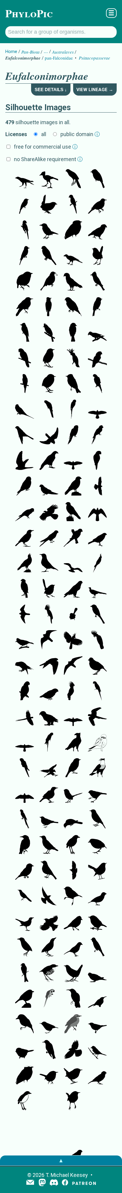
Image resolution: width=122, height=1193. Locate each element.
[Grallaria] (97, 845)
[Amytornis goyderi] (73, 794)
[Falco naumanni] (73, 461)
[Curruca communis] (97, 1050)
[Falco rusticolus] (24, 794)
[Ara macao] (24, 819)
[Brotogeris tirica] (73, 538)
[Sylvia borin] (97, 1024)
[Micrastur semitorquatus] (73, 179)
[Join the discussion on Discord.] (54, 1183)
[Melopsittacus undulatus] (24, 384)
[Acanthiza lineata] (73, 896)
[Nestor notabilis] (97, 230)
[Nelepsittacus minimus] (24, 230)
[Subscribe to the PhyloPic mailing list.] (30, 1183)
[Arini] (24, 717)
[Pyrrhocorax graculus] (73, 1050)
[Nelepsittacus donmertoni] (73, 205)
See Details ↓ (51, 89)
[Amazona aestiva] (24, 358)
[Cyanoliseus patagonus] (24, 768)
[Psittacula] (97, 384)
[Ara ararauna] (48, 999)
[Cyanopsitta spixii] (97, 717)
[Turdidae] (48, 819)
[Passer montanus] (97, 1076)
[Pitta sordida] (24, 947)
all (43, 134)
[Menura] (97, 589)
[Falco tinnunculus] (97, 410)
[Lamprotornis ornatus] (24, 896)
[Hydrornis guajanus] (97, 666)
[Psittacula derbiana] (73, 410)
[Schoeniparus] (97, 1127)
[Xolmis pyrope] (97, 947)
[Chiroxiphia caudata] (73, 307)
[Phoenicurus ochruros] (97, 819)
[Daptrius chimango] (73, 486)
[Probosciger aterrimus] (48, 615)
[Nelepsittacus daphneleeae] (97, 333)
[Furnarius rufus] (48, 794)
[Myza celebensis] (97, 999)
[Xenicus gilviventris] (48, 358)
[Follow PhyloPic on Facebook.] (65, 1183)
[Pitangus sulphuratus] (48, 230)
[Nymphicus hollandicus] (97, 563)
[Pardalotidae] (48, 1024)
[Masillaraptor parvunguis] (24, 179)
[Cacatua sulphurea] (73, 358)
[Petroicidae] (73, 768)
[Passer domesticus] (48, 1152)
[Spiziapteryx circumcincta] (48, 256)
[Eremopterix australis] (97, 896)
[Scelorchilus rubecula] (48, 205)
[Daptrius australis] (48, 461)
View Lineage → (94, 89)
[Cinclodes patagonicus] (97, 205)
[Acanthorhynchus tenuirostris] (48, 1127)
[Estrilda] (24, 1127)
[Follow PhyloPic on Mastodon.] (42, 1183)
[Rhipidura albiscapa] (73, 1127)
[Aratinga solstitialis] (97, 435)
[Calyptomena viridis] (48, 691)
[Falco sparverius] (24, 486)
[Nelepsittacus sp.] (48, 717)
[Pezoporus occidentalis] (97, 973)
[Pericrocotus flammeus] (97, 615)
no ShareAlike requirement (48, 159)
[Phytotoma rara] (48, 282)
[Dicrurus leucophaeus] (24, 973)
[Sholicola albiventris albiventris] (24, 999)
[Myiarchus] (48, 333)
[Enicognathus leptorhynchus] (24, 512)
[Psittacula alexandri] (24, 410)
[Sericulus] (24, 538)
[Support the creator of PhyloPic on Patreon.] (84, 1183)
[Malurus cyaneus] (73, 615)
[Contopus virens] (24, 205)
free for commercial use (46, 147)
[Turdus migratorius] (48, 871)
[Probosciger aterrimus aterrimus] (73, 640)
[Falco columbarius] (48, 666)
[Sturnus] (48, 845)
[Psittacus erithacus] (24, 691)
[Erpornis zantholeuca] (24, 640)
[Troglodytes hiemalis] (73, 1076)
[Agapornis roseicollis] (97, 358)
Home (11, 51)
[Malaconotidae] (73, 947)
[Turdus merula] (24, 922)
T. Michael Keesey (67, 1175)
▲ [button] (61, 1160)
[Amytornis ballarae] (48, 589)
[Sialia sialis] (24, 871)
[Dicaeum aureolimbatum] (24, 1024)
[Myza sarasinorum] (73, 999)
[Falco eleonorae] (24, 743)
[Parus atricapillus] (24, 1050)
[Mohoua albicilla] (97, 794)
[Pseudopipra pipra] (73, 230)
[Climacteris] (48, 563)
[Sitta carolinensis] (24, 1152)
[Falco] (97, 512)
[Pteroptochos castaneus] (73, 973)
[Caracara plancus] (73, 743)
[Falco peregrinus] (24, 615)
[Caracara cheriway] (24, 589)
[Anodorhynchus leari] (48, 743)
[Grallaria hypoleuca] (73, 845)
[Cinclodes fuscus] (24, 307)
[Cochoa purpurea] (73, 819)
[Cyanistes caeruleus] (73, 922)
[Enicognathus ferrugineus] (73, 435)
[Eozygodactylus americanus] (48, 179)
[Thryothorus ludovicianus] (48, 1076)
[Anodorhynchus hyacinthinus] (97, 691)
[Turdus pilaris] (48, 922)
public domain (80, 134)
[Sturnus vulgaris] (24, 845)
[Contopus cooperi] (97, 282)
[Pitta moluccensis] (48, 947)
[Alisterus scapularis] (48, 410)
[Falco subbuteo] (73, 717)
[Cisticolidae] (97, 922)
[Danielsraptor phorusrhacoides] (73, 256)
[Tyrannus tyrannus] (24, 256)
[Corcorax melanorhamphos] (97, 1152)
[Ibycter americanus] (48, 512)
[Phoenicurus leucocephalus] (97, 871)
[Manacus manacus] (24, 282)
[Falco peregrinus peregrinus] (73, 589)
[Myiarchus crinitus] (48, 307)
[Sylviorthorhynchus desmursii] (97, 1101)
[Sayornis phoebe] (97, 179)
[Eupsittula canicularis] (97, 461)
